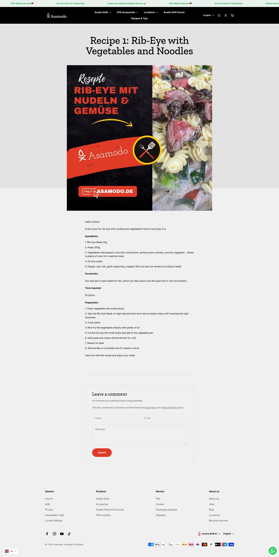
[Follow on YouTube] (62, 534)
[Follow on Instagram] (54, 534)
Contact (160, 504)
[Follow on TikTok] (69, 534)
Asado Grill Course (174, 12)
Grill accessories (126, 12)
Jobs (211, 504)
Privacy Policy (150, 407)
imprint (49, 498)
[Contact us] (273, 551)
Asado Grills (101, 12)
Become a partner (218, 520)
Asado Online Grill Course (110, 509)
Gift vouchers (103, 515)
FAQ (158, 498)
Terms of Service (169, 407)
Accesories (102, 504)
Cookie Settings (53, 520)
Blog (211, 509)
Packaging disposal (166, 509)
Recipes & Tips (139, 18)
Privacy (49, 509)
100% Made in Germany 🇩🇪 (15, 3)
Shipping (160, 515)
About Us (214, 498)
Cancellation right (54, 515)
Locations (149, 12)
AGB (47, 504)
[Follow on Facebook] (47, 534)
